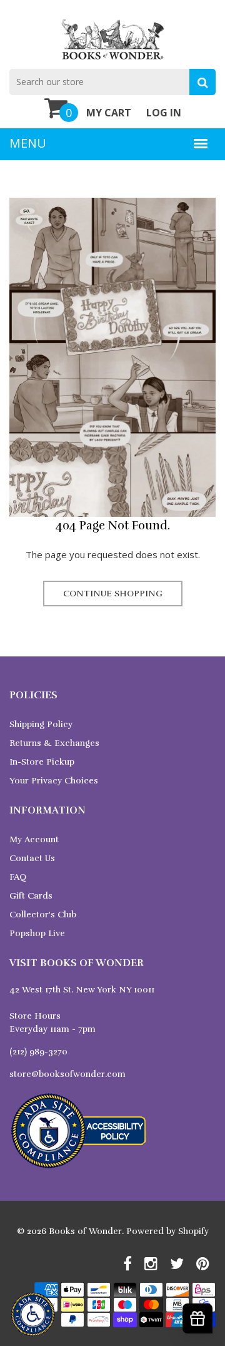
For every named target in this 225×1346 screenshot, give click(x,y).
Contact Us (32, 858)
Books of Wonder (85, 1231)
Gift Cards (30, 895)
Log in (163, 113)
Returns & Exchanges (54, 743)
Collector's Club (42, 914)
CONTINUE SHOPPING (112, 593)
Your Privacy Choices (53, 780)
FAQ (17, 877)
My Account (34, 839)
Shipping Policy (40, 724)
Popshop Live (37, 933)
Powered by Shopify (167, 1231)
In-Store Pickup (41, 762)
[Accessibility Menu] (32, 1314)
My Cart (108, 113)
